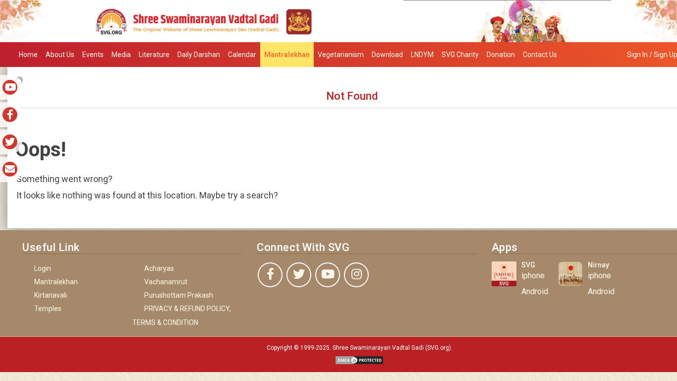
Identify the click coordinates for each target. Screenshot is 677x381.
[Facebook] (270, 274)
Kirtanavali (50, 295)
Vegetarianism (341, 55)
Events (93, 55)
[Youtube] (327, 274)
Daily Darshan (198, 55)
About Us (60, 55)
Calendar (242, 55)
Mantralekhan (287, 55)
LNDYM (422, 55)
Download (387, 55)
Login (42, 268)
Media (121, 55)
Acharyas (159, 268)
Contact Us (540, 55)
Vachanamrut (165, 282)
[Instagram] (356, 274)
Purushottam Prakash (178, 295)
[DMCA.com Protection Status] (359, 359)
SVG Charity (460, 55)
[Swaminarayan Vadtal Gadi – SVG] (338, 20)
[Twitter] (298, 274)
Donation (501, 55)
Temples (47, 309)
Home (28, 55)
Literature (154, 55)
